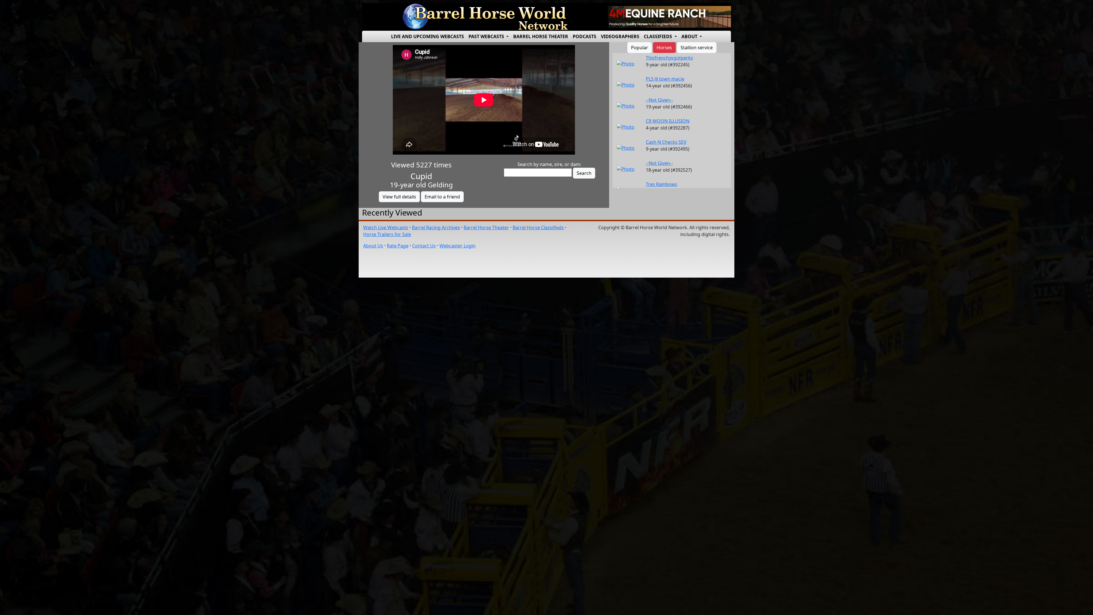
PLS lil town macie (665, 79)
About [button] (689, 36)
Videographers (620, 36)
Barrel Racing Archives (436, 227)
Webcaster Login (457, 246)
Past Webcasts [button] (487, 36)
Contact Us (424, 246)
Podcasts (584, 36)
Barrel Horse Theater (540, 36)
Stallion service (697, 47)
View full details (399, 197)
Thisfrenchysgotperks (669, 58)
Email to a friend (442, 197)
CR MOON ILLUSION (667, 121)
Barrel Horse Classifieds (538, 227)
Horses (664, 47)
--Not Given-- (659, 100)
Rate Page (397, 246)
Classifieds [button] (658, 36)
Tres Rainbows (661, 184)
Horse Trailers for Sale (387, 234)
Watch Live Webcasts (385, 227)
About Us (373, 246)
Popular (639, 47)
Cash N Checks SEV (666, 142)
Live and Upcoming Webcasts (427, 36)
